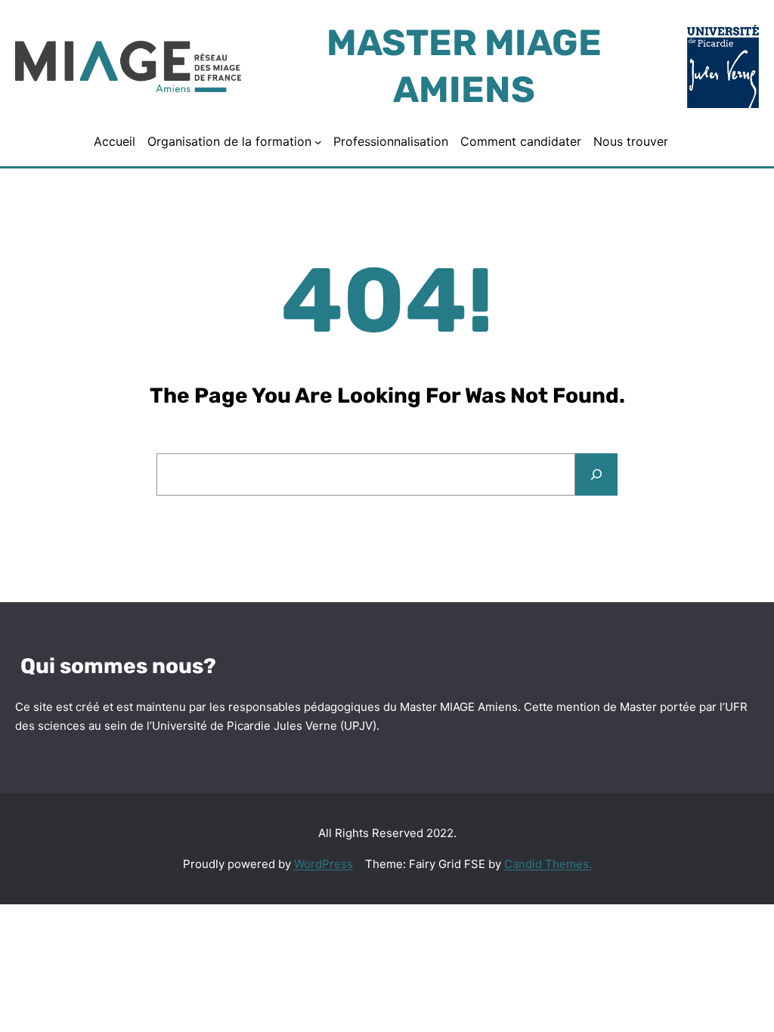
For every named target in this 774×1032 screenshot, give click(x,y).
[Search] (596, 474)
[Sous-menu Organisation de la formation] (318, 141)
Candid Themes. (548, 864)
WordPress (323, 864)
